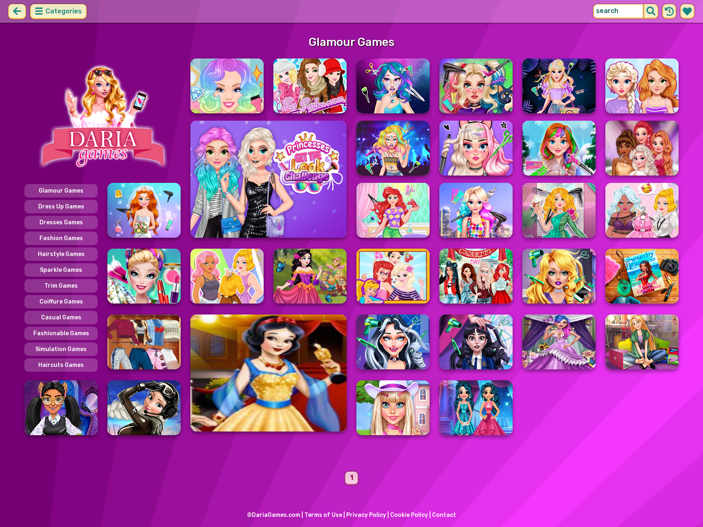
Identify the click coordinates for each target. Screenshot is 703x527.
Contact (444, 515)
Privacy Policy (366, 515)
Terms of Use (323, 515)
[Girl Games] (102, 117)
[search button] (651, 11)
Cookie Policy (409, 515)
